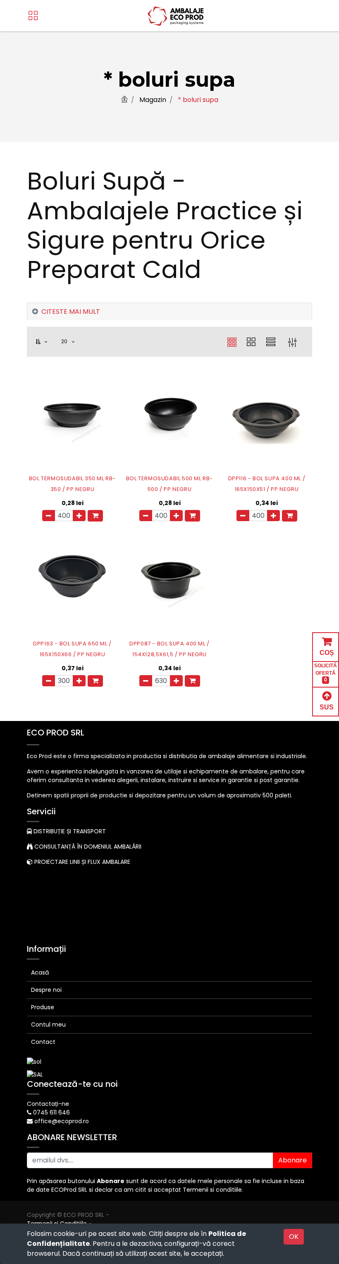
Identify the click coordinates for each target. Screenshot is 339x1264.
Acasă (40, 972)
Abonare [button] (292, 1160)
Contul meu (48, 1024)
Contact (43, 1042)
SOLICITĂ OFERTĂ (325, 673)
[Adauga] (79, 515)
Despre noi (46, 990)
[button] (46, 342)
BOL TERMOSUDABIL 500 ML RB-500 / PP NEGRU (169, 483)
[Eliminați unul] (48, 515)
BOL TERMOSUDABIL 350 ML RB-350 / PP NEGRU (72, 483)
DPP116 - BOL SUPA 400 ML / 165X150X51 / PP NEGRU (267, 483)
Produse (42, 1007)
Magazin (152, 99)
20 (65, 341)
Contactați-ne (48, 1104)
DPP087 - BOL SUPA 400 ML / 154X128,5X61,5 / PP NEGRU (169, 649)
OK (293, 1236)
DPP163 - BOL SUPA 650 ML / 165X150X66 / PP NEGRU (72, 649)
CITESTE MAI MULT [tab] (70, 311)
